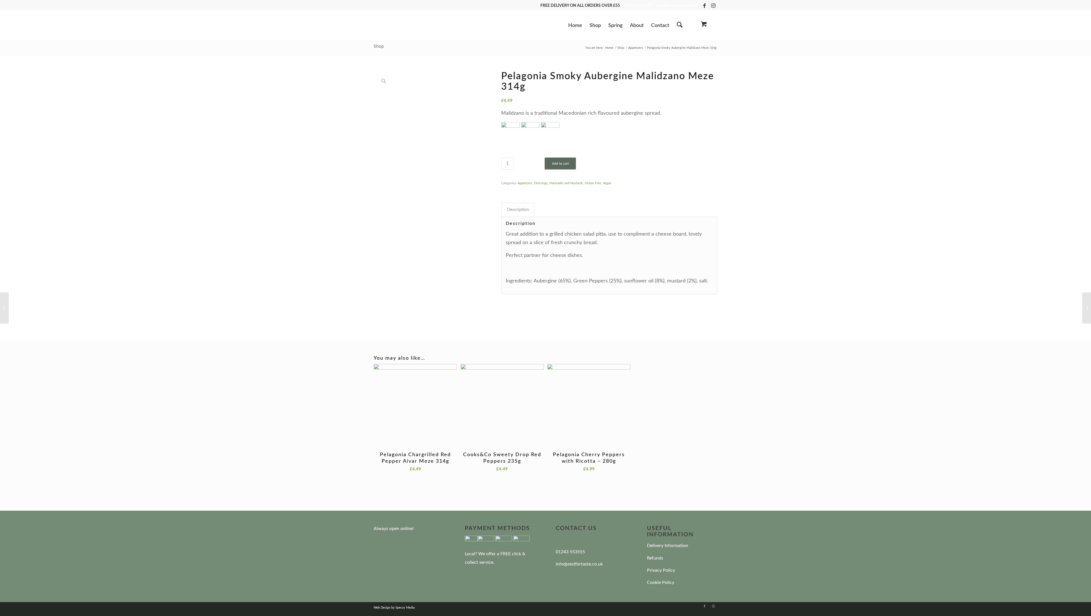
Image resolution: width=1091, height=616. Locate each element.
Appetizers (525, 183)
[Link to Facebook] (704, 5)
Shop (379, 46)
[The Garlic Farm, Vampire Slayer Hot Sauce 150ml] (1086, 308)
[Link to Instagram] (713, 5)
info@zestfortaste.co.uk (676, 6)
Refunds (655, 558)
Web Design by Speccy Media (394, 607)
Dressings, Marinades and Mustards (558, 183)
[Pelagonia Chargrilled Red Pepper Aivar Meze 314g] (4, 308)
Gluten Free (593, 183)
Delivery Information (667, 545)
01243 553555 (638, 6)
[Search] (679, 25)
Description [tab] (518, 210)
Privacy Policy (661, 570)
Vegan (607, 183)
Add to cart (560, 163)
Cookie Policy (660, 582)
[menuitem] (575, 28)
